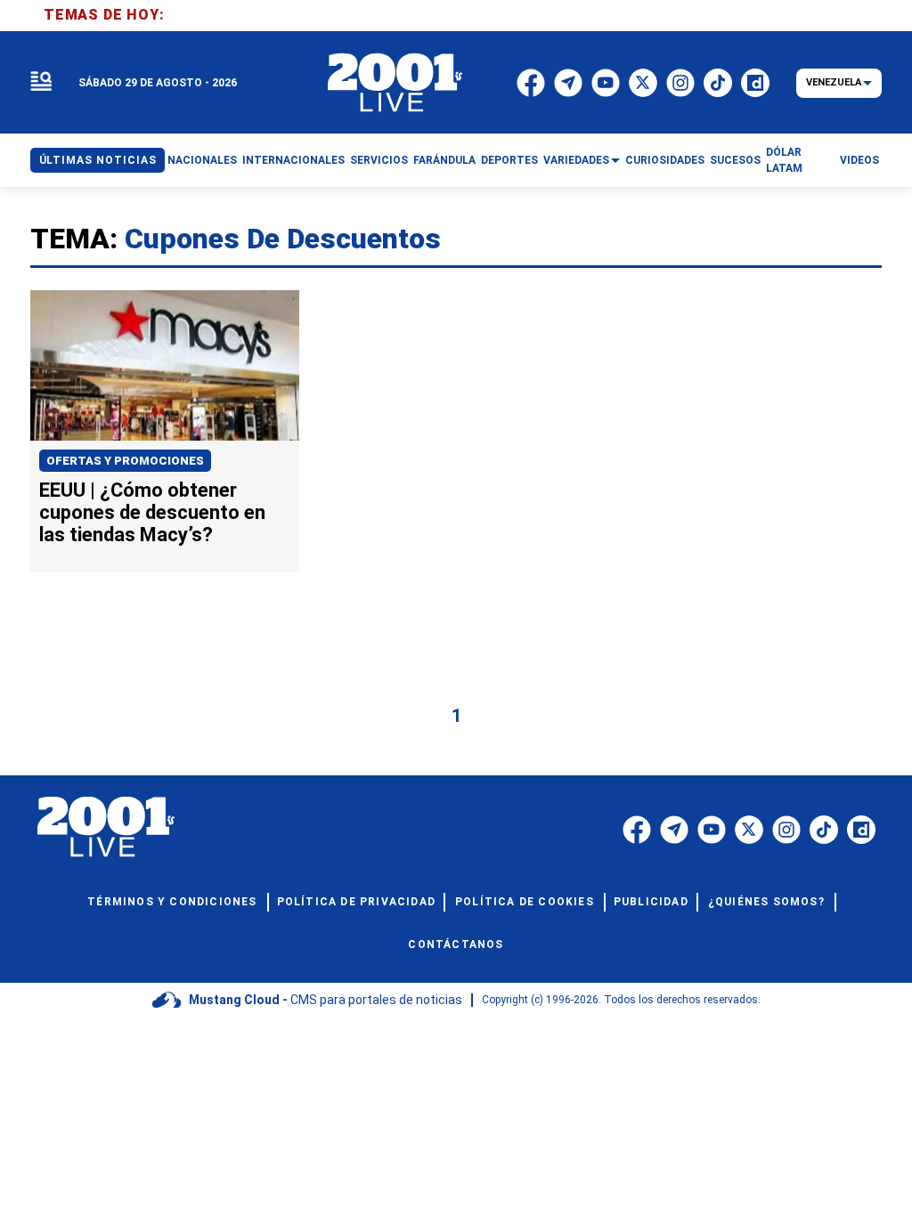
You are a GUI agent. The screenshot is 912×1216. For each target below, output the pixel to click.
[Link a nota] (164, 365)
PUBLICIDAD (651, 902)
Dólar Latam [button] (784, 160)
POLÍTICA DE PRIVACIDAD (356, 902)
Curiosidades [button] (664, 160)
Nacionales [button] (202, 160)
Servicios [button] (379, 160)
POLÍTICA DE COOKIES (524, 902)
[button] (41, 82)
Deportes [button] (509, 160)
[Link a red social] (637, 829)
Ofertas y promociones (125, 460)
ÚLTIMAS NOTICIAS (98, 160)
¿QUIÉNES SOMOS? (766, 902)
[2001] (395, 83)
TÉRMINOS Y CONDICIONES (171, 902)
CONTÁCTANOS (455, 944)
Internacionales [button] (293, 160)
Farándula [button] (444, 160)
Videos (859, 160)
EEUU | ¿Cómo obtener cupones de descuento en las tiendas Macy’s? (152, 512)
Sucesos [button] (735, 160)
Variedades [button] (576, 160)
